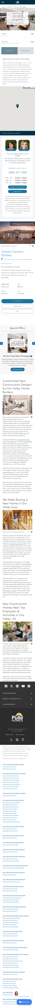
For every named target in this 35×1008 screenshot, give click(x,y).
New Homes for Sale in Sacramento (10, 786)
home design (28, 441)
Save (17, 311)
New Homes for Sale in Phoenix (10, 766)
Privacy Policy (20, 734)
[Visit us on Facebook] (6, 687)
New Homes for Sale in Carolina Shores (11, 918)
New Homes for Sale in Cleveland (10, 933)
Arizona (9, 7)
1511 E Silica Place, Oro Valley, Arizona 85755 (18, 259)
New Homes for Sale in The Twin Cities (11, 881)
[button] (17, 106)
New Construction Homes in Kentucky (14, 849)
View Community (17, 301)
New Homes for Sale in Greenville (10, 963)
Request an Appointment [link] (17, 187)
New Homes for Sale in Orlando (10, 813)
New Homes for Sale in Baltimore (10, 858)
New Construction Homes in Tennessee (14, 972)
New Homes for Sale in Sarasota (10, 817)
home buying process (16, 544)
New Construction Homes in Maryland (14, 856)
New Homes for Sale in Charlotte (10, 920)
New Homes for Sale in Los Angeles (10, 777)
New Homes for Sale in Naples (9, 811)
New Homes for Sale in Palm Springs (11, 782)
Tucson (16, 7)
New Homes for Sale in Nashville (10, 974)
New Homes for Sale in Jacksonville (10, 806)
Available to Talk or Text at (17, 168)
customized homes (23, 440)
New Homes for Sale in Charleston (10, 956)
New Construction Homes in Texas (12, 979)
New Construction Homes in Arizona (13, 764)
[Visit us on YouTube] (23, 687)
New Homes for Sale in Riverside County (12, 784)
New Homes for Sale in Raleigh (9, 924)
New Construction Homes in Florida (13, 800)
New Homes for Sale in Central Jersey (11, 902)
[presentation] (1, 19)
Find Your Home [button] (17, 369)
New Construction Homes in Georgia (13, 826)
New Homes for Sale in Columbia (10, 958)
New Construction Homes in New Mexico (14, 906)
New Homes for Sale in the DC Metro (11, 860)
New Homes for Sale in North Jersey (11, 899)
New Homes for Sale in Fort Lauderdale (11, 802)
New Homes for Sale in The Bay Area (11, 775)
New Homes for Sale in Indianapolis (10, 844)
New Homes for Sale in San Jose (10, 788)
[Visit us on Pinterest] (17, 687)
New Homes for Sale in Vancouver (10, 1003)
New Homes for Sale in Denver (9, 795)
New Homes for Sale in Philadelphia (10, 949)
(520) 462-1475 (6, 263)
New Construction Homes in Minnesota (14, 879)
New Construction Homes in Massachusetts (15, 865)
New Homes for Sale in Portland (10, 942)
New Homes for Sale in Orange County (11, 780)
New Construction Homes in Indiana (13, 842)
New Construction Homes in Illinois (13, 835)
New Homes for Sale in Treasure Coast (11, 821)
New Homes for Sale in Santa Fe (10, 911)
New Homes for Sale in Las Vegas (10, 888)
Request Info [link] (17, 191)
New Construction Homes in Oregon (13, 940)
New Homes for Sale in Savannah (10, 830)
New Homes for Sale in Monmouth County (12, 897)
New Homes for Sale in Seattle (9, 1001)
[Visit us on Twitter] (11, 687)
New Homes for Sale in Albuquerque (11, 909)
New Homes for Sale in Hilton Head (10, 965)
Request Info (17, 306)
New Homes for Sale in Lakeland (10, 809)
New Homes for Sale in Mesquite (10, 890)
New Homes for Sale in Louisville (10, 851)
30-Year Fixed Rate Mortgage (16, 356)
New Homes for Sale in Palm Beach (10, 815)
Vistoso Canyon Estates (12, 253)
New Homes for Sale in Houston (10, 985)
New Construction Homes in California (14, 773)
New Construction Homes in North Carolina (16, 916)
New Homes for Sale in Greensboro (10, 922)
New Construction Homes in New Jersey (14, 895)
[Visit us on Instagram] (29, 687)
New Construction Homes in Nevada (13, 886)
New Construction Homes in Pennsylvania (15, 947)
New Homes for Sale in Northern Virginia (12, 994)
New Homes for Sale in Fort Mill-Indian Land (12, 960)
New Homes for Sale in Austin (9, 981)
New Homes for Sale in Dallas (9, 983)
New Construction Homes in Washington (15, 999)
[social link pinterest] (33, 246)
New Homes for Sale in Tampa (9, 819)
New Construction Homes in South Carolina (16, 954)
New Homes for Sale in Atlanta (9, 828)
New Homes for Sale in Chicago (10, 837)
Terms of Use (9, 734)
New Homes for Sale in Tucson (9, 768)
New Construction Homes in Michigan (14, 872)
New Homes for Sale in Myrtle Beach (11, 967)
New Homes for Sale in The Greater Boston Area (13, 867)
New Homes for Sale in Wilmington (10, 926)
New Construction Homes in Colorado (14, 793)
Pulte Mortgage (16, 566)
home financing (27, 564)
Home (3, 7)
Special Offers (17, 327)
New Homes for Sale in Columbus (10, 935)
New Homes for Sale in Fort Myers (10, 804)
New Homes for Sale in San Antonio (10, 987)
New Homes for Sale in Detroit (9, 874)
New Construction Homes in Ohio (12, 931)
